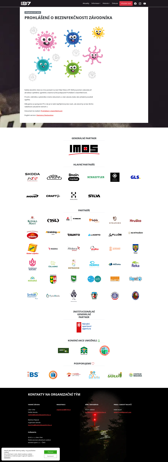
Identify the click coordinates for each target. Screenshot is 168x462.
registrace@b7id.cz (64, 410)
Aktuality (86, 3)
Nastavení (50, 456)
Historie (105, 3)
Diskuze (115, 3)
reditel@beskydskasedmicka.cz (39, 415)
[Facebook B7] (135, 3)
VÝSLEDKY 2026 (126, 3)
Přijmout (50, 452)
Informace (95, 3)
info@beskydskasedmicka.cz (95, 412)
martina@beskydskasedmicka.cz (40, 425)
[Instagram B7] (140, 3)
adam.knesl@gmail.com (122, 412)
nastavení (7, 457)
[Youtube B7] (145, 3)
